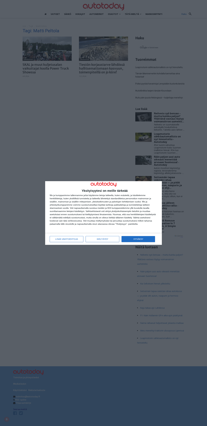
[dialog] (103, 213)
